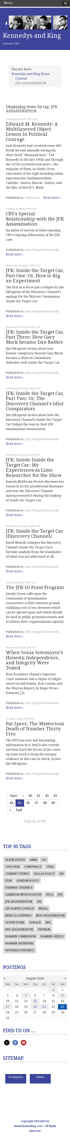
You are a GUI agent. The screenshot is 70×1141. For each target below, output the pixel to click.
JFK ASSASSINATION (18, 901)
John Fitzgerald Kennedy (42, 249)
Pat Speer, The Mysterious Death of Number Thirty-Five (35, 729)
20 (35, 1007)
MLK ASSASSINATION (50, 915)
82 (47, 796)
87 (36, 803)
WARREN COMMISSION (20, 936)
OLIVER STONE (14, 922)
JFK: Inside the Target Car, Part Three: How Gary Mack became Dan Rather (35, 337)
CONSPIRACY (33, 866)
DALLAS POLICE (44, 873)
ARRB (33, 859)
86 (28, 803)
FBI (61, 873)
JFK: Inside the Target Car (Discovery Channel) (34, 533)
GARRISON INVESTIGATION (23, 894)
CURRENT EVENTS (17, 873)
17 (7, 1007)
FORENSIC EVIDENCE (18, 887)
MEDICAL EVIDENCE (18, 915)
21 (44, 1007)
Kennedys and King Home (31, 74)
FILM (8, 880)
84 (11, 803)
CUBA (50, 866)
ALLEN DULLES (15, 859)
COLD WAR (12, 866)
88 (45, 803)
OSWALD (35, 922)
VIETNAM (44, 929)
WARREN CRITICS (52, 936)
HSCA (49, 894)
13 (35, 1001)
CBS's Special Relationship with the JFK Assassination (35, 219)
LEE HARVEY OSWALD (19, 908)
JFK (60, 894)
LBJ (39, 901)
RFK (48, 922)
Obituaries (32, 197)
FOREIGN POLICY (28, 880)
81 (38, 796)
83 (55, 796)
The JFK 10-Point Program (35, 587)
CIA (44, 859)
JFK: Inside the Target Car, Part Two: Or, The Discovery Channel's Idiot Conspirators (35, 401)
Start (13, 796)
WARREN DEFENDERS (19, 943)
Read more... (52, 197)
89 (53, 803)
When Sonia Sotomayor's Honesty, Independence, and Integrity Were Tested (34, 660)
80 (30, 796)
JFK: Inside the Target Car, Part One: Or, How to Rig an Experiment (35, 275)
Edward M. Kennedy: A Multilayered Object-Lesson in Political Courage (32, 131)
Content (21, 78)
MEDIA (43, 908)
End (19, 810)
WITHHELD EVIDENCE (19, 950)
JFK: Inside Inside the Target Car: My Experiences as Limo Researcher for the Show (33, 467)
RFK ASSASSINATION (19, 929)
